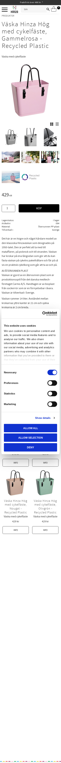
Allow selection (30, 437)
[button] (5, 10)
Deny (30, 447)
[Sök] (48, 9)
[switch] (52, 383)
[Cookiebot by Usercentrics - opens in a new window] (43, 313)
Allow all (30, 428)
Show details (42, 417)
